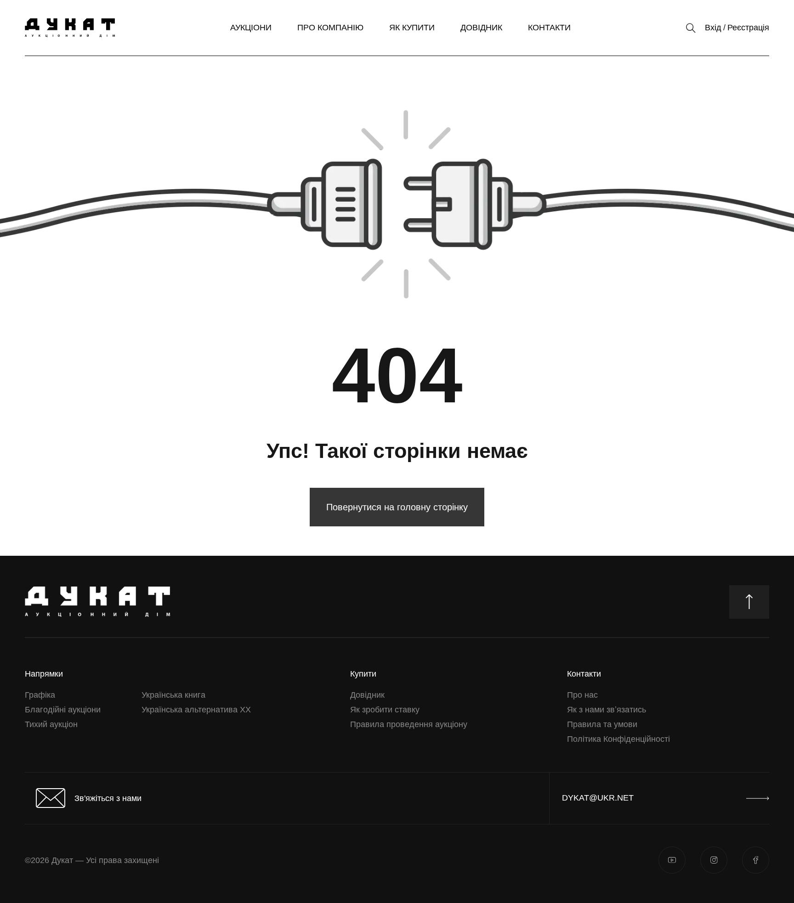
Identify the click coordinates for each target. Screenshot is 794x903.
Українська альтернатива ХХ (196, 709)
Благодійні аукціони (63, 709)
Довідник (481, 27)
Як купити (412, 27)
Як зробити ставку (385, 709)
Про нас (582, 695)
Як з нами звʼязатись (606, 709)
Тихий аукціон (51, 724)
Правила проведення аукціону (408, 724)
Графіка (40, 695)
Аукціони (251, 27)
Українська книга (173, 695)
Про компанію (330, 27)
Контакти (549, 27)
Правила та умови (602, 724)
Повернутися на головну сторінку (397, 507)
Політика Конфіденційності (618, 739)
